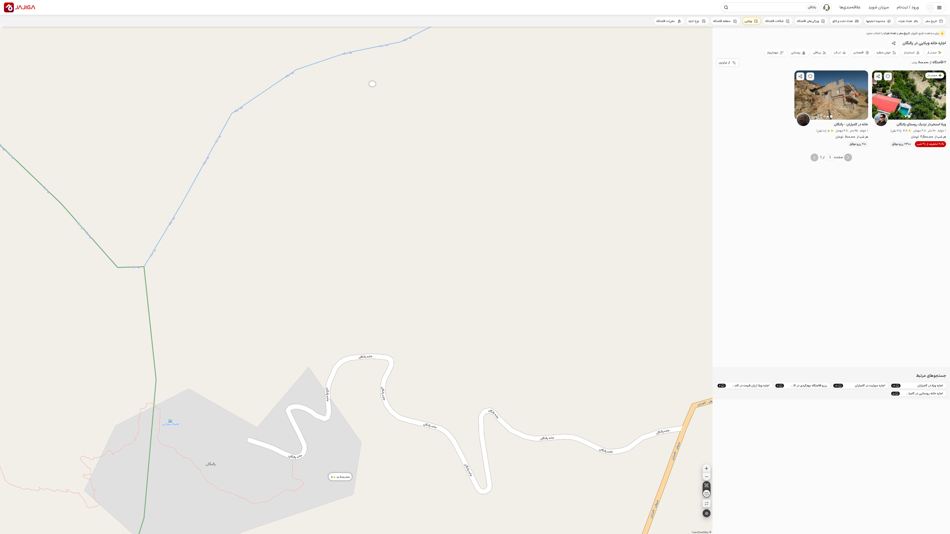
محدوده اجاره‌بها (875, 21)
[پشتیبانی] (827, 7)
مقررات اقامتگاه (665, 21)
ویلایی (748, 21)
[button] (908, 7)
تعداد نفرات (905, 21)
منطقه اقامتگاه (722, 21)
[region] (356, 280)
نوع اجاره (694, 21)
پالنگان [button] (812, 7)
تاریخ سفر (931, 21)
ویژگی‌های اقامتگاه (808, 21)
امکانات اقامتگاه (774, 21)
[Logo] (9, 7)
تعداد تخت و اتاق (842, 21)
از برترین (724, 62)
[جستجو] (726, 7)
